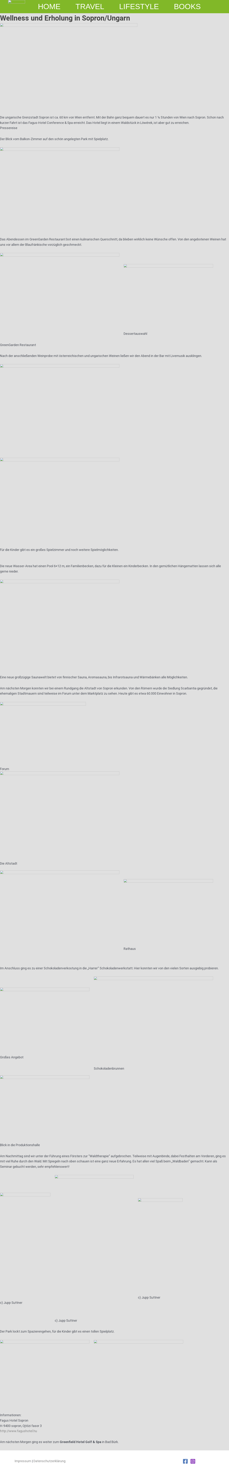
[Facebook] (185, 1461)
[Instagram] (193, 1461)
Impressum (22, 1461)
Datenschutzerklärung (49, 1461)
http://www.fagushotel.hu (18, 1431)
